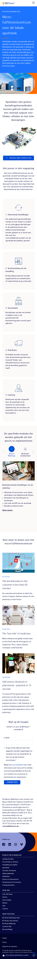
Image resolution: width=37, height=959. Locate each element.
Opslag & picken (8, 859)
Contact (5, 909)
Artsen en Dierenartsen (10, 879)
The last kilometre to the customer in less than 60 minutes (15, 585)
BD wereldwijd (7, 929)
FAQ (3, 906)
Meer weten (7, 510)
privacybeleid (17, 765)
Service (4, 897)
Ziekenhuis (6, 876)
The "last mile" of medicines (16, 634)
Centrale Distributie (9, 870)
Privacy (4, 942)
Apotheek (5, 868)
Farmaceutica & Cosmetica (11, 882)
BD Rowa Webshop (9, 923)
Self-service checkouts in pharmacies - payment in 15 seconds (16, 685)
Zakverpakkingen (8, 873)
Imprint (4, 938)
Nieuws (4, 903)
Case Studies (6, 900)
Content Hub (6, 926)
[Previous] (3, 451)
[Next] (33, 451)
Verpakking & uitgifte (9, 865)
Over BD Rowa (7, 894)
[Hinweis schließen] (33, 955)
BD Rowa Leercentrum (10, 921)
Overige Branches (8, 885)
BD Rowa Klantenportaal (11, 918)
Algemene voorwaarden (9, 946)
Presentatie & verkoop (10, 862)
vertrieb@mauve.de (10, 826)
